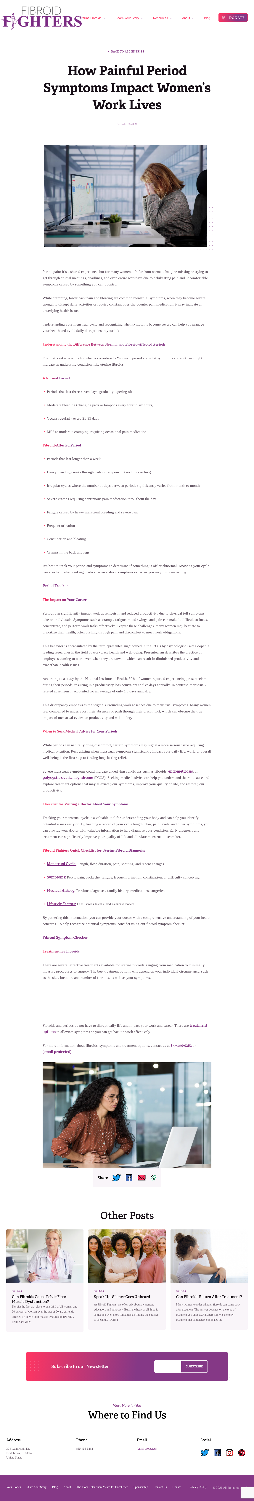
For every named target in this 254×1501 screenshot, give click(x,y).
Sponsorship (141, 1487)
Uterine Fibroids (90, 18)
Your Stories (13, 1487)
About (186, 18)
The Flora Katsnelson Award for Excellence (102, 1487)
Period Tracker (55, 585)
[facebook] (217, 1453)
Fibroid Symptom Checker (65, 937)
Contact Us (160, 1487)
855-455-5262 (181, 1045)
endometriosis (180, 771)
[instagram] (229, 1453)
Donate (236, 18)
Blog (207, 18)
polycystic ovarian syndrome (68, 777)
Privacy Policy (198, 1487)
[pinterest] (241, 1453)
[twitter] (204, 1453)
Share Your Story (127, 18)
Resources (160, 18)
